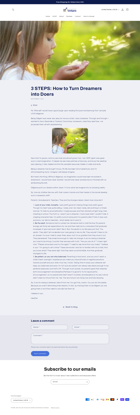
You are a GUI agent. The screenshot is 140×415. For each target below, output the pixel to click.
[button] (13, 9)
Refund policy (55, 407)
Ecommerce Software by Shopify (39, 407)
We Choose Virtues (22, 407)
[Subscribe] (87, 381)
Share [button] (35, 105)
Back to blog (71, 307)
